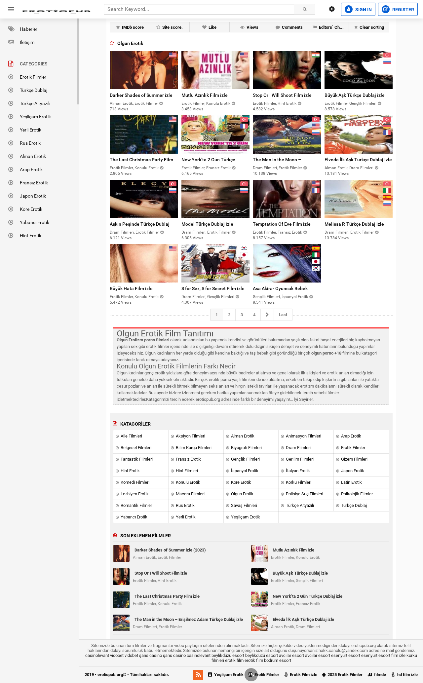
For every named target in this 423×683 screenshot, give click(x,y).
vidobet (117, 655)
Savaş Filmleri (243, 505)
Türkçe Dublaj (33, 90)
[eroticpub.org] (56, 9)
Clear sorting (371, 27)
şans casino (150, 655)
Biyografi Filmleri (246, 447)
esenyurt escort (345, 655)
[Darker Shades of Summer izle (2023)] (144, 70)
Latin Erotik (351, 482)
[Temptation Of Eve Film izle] (287, 199)
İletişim (27, 42)
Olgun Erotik (241, 493)
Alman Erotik (33, 156)
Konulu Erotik (187, 482)
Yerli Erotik (30, 130)
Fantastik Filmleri (136, 459)
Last (283, 314)
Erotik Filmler (33, 77)
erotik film (234, 660)
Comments (292, 27)
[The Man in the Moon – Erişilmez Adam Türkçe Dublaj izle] (287, 134)
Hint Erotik (30, 235)
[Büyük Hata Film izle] (144, 263)
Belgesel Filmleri (135, 447)
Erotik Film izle (303, 674)
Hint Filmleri (186, 470)
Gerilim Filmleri (299, 459)
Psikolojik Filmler (356, 493)
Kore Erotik (31, 209)
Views (252, 27)
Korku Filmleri (298, 482)
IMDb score (132, 27)
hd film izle (407, 674)
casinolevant (97, 655)
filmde (379, 674)
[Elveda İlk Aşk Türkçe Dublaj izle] (359, 134)
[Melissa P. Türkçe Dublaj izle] (359, 199)
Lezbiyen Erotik (134, 493)
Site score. (172, 27)
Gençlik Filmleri (245, 459)
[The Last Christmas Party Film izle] (144, 134)
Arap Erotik (31, 169)
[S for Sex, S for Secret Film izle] (215, 263)
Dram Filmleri (298, 447)
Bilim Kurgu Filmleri (193, 447)
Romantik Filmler (136, 505)
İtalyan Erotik (297, 470)
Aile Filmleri (131, 436)
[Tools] (331, 9)
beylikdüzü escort (228, 655)
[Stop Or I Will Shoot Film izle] (287, 70)
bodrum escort (277, 660)
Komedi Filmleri (134, 482)
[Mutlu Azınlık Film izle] (215, 70)
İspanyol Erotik (244, 470)
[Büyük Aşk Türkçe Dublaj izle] (359, 70)
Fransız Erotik (34, 182)
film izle (398, 655)
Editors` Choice (333, 27)
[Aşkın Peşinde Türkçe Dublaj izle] (144, 199)
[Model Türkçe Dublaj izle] (215, 199)
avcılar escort (291, 655)
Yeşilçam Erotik (35, 116)
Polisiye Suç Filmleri (304, 493)
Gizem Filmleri (353, 459)
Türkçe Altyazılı (35, 103)
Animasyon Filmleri (303, 436)
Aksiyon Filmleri (190, 436)
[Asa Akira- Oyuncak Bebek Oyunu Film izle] (287, 263)
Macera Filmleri (190, 493)
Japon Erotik (33, 196)
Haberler (28, 29)
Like (212, 27)
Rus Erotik (30, 143)
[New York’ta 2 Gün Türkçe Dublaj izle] (215, 134)
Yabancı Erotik (34, 222)
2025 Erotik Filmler (345, 674)
